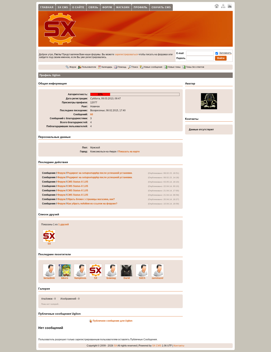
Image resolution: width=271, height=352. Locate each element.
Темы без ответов (194, 67)
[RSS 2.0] (230, 5)
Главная (47, 7)
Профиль (140, 7)
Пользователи (88, 67)
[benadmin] (49, 276)
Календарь (106, 67)
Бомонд (111, 278)
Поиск (134, 67)
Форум (107, 7)
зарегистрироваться (126, 54)
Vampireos (80, 278)
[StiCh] (142, 276)
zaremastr (157, 278)
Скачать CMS (161, 7)
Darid (127, 278)
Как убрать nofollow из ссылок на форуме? (92, 203)
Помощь (121, 67)
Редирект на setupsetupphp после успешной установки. (99, 173)
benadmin (49, 278)
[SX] (49, 241)
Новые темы (174, 67)
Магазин (123, 7)
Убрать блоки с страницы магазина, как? (91, 199)
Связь (93, 7)
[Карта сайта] (223, 5)
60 (91, 114)
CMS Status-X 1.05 (77, 181)
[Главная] (217, 5)
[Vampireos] (80, 276)
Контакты (179, 345)
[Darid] (126, 276)
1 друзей (63, 224)
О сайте (78, 7)
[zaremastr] (157, 276)
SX (49, 243)
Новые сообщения (152, 67)
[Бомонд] (111, 276)
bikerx (64, 278)
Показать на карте (129, 151)
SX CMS (63, 7)
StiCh (142, 278)
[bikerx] (64, 276)
